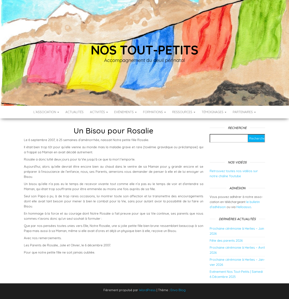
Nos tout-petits (144, 50)
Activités (98, 112)
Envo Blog (178, 290)
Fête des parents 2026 (226, 241)
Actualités (74, 112)
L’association (45, 112)
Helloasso (243, 207)
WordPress (147, 290)
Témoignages (213, 112)
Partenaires (243, 112)
